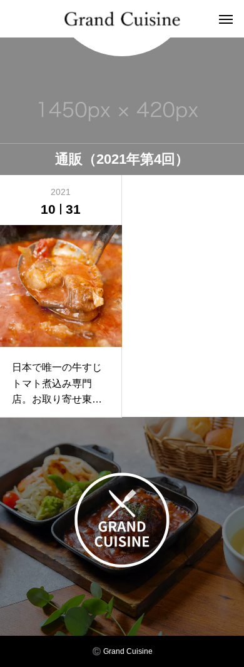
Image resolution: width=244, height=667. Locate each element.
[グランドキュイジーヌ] (122, 19)
